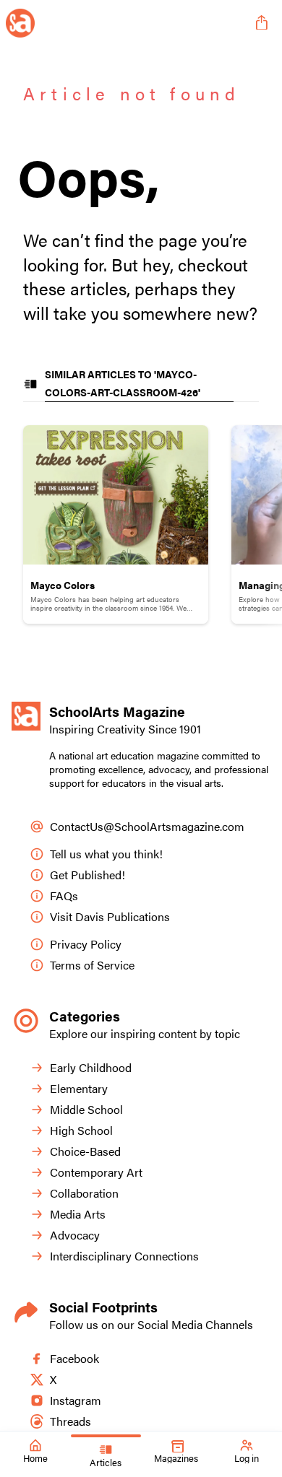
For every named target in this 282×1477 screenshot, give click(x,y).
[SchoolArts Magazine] (125, 23)
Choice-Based (85, 1151)
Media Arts (78, 1214)
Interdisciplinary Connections (124, 1255)
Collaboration (84, 1193)
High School (81, 1130)
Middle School (86, 1109)
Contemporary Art (96, 1172)
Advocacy (75, 1235)
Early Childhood (91, 1067)
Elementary (79, 1088)
